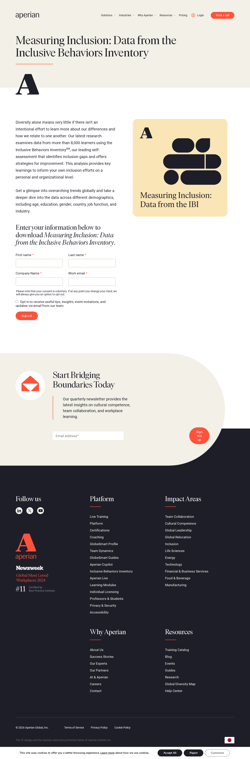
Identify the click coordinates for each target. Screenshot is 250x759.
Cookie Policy (122, 727)
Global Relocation (178, 537)
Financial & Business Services (186, 571)
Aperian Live (99, 578)
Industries (125, 15)
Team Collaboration (179, 517)
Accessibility (99, 612)
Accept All (169, 753)
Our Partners (99, 670)
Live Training (99, 517)
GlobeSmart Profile (104, 544)
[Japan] (229, 740)
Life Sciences (175, 551)
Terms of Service (74, 727)
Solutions (106, 15)
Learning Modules (103, 585)
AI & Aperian (99, 677)
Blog (168, 657)
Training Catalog (177, 650)
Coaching (97, 537)
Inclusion (171, 544)
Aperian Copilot (101, 564)
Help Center (173, 691)
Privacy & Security (103, 605)
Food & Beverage (177, 578)
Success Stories (102, 657)
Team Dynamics (101, 551)
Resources (166, 15)
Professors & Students (106, 599)
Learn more (107, 753)
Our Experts (98, 663)
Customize (217, 753)
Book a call (222, 15)
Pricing (183, 15)
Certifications (100, 530)
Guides (170, 670)
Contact (96, 691)
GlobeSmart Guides (104, 558)
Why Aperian (145, 15)
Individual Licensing (104, 592)
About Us (97, 650)
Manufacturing (176, 585)
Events (170, 663)
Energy (170, 558)
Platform (96, 523)
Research (172, 677)
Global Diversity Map (180, 684)
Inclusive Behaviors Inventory (111, 571)
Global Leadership (178, 530)
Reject (193, 753)
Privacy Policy (99, 727)
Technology (173, 564)
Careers (95, 684)
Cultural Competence (180, 523)
